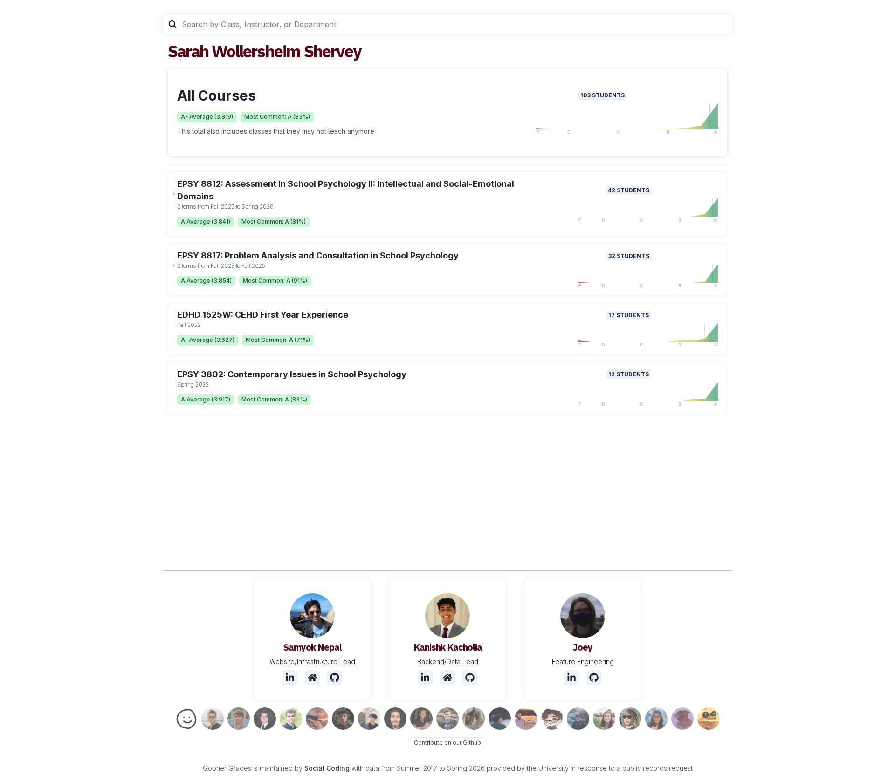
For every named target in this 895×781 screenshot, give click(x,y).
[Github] (334, 677)
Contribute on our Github (447, 742)
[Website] (312, 677)
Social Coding (327, 768)
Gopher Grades (227, 768)
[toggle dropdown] (173, 193)
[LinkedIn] (289, 677)
